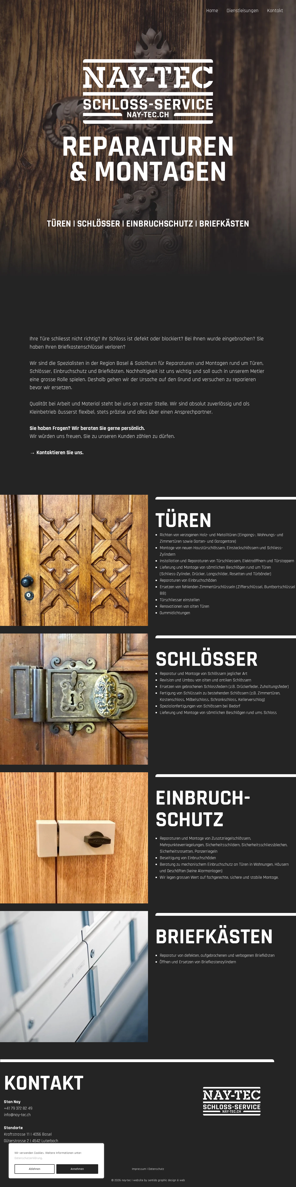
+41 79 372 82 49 (18, 1108)
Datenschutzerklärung (28, 1158)
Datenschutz (156, 1169)
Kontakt (275, 11)
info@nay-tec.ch (17, 1115)
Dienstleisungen (243, 11)
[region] (56, 1160)
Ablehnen (34, 1169)
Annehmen (77, 1169)
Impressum (139, 1169)
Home (212, 11)
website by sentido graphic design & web (159, 1180)
